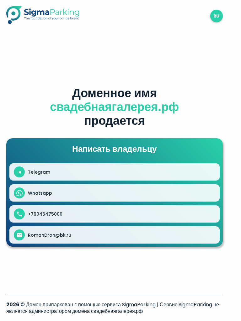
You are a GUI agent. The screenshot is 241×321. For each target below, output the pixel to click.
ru (216, 16)
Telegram (39, 172)
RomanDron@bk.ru (49, 235)
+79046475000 (45, 214)
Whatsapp (40, 193)
